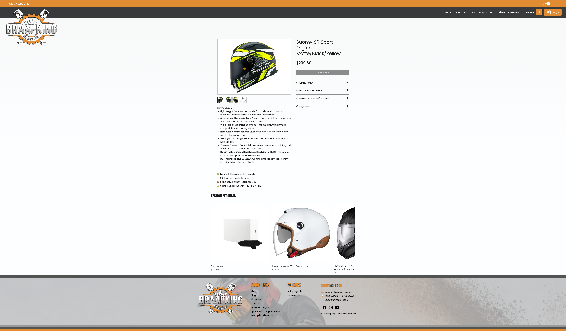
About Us (256, 299)
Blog (253, 295)
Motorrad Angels (260, 307)
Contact (255, 303)
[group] (283, 239)
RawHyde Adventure (262, 315)
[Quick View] (240, 233)
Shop (254, 291)
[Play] (357, 12)
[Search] (539, 12)
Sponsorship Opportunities (265, 311)
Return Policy (295, 295)
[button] (546, 3)
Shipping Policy (296, 291)
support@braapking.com (338, 291)
